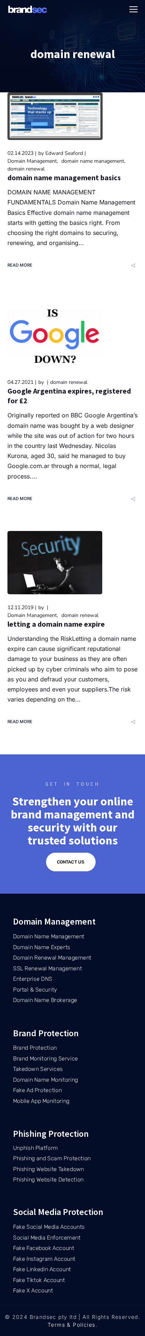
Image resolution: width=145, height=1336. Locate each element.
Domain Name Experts (41, 947)
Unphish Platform (35, 1148)
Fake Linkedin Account (42, 1269)
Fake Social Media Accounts (49, 1227)
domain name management (92, 161)
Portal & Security (35, 989)
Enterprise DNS (32, 979)
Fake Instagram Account (44, 1258)
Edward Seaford (64, 153)
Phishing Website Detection (48, 1179)
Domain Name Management (48, 936)
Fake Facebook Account (43, 1248)
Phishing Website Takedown (48, 1169)
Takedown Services (38, 1069)
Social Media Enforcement (46, 1237)
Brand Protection (35, 1047)
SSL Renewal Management (47, 968)
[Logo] (27, 9)
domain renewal (26, 168)
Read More (20, 265)
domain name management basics (64, 177)
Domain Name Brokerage (45, 1000)
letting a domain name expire (56, 624)
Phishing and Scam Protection (52, 1158)
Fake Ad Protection (37, 1090)
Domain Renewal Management (52, 957)
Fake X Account (33, 1290)
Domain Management (32, 161)
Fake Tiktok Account (39, 1279)
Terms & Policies (71, 1324)
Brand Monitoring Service (45, 1058)
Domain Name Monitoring (45, 1079)
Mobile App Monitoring (41, 1101)
